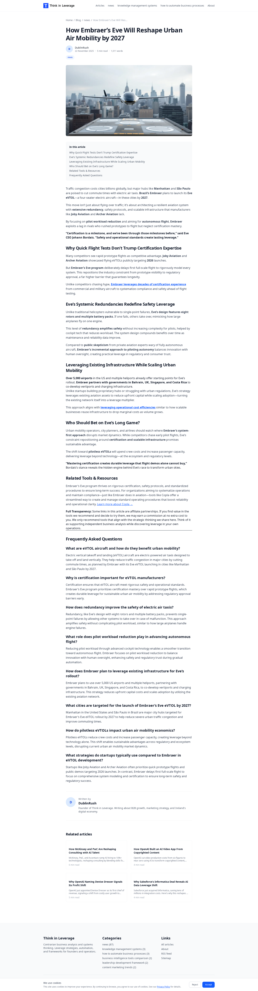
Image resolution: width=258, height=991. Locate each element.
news (111, 5)
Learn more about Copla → (115, 504)
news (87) (107, 944)
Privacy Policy (163, 986)
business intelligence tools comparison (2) (127, 958)
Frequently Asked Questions (85, 175)
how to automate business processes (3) (125, 953)
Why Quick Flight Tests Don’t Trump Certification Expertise (103, 152)
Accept (208, 984)
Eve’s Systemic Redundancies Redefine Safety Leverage (101, 157)
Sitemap (166, 958)
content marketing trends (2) (119, 967)
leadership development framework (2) (125, 962)
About (211, 5)
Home (69, 20)
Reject (195, 984)
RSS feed (166, 953)
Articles (100, 5)
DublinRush (82, 47)
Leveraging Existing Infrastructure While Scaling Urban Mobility (107, 161)
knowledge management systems (137, 5)
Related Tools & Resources (84, 170)
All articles (167, 944)
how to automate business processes (182, 5)
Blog (78, 20)
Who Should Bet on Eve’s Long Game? (91, 166)
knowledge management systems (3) (123, 949)
